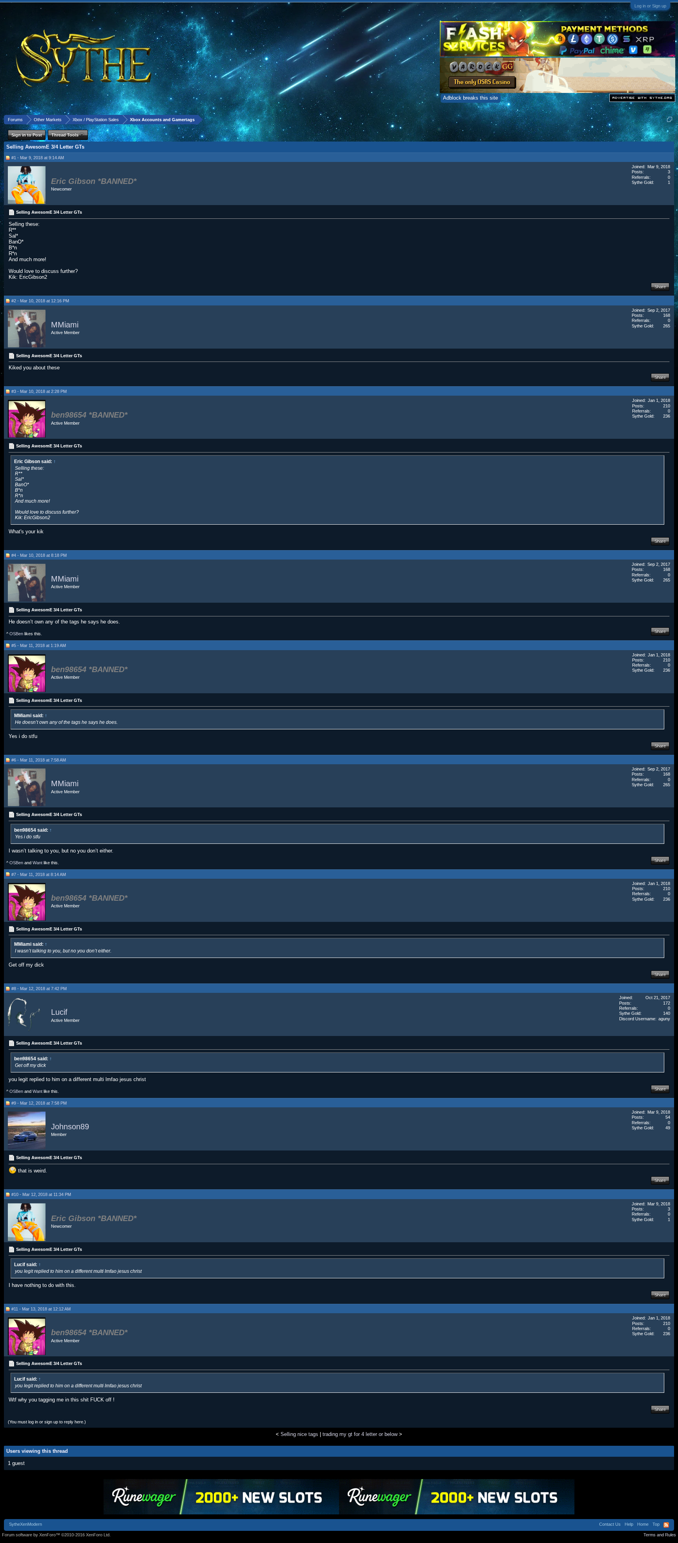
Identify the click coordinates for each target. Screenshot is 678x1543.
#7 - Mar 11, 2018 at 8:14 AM (38, 874)
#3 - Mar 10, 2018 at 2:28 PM (39, 391)
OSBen (16, 633)
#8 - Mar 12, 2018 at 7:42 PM (39, 988)
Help (629, 1524)
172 (666, 1003)
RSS (666, 1525)
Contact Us (610, 1524)
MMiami (64, 324)
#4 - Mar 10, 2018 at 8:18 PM (39, 555)
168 (666, 315)
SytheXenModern (25, 1524)
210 (666, 405)
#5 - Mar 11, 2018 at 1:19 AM (38, 645)
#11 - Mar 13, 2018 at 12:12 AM (41, 1309)
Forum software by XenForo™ (56, 1534)
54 (667, 1117)
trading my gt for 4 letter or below (360, 1434)
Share (660, 286)
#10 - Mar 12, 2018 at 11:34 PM (41, 1194)
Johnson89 (70, 1126)
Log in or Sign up (650, 6)
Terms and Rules (659, 1534)
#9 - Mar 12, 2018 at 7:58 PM (39, 1103)
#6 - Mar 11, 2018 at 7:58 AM (38, 760)
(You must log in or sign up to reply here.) (47, 1421)
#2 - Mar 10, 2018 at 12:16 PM (40, 300)
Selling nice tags (299, 1434)
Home (643, 1524)
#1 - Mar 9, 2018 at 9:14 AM (37, 157)
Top (656, 1524)
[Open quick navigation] (669, 119)
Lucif (59, 1012)
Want (37, 862)
